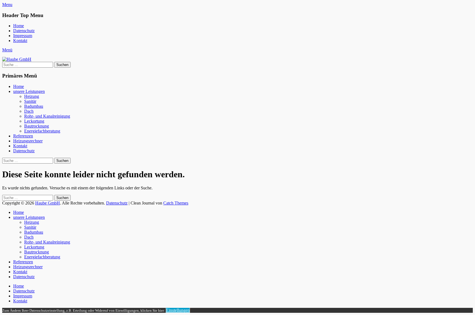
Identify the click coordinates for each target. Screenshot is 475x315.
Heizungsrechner (28, 141)
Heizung (31, 96)
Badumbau (33, 106)
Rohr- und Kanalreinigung (47, 116)
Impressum (22, 35)
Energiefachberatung (42, 131)
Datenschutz (24, 30)
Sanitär (30, 101)
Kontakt (20, 40)
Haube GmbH (47, 203)
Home (18, 25)
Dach (29, 111)
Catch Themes (175, 203)
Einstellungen (178, 310)
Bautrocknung (36, 126)
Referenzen (23, 136)
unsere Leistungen (29, 91)
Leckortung (34, 121)
